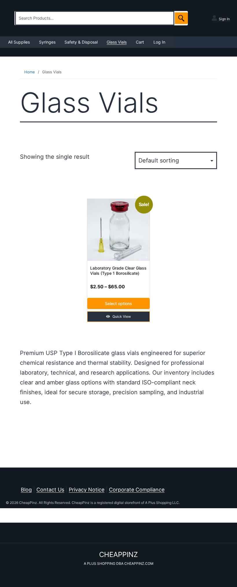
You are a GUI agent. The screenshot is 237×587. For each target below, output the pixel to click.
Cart (140, 42)
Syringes (47, 42)
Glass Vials (117, 42)
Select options (118, 303)
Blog (26, 490)
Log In (159, 42)
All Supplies (19, 42)
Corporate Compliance (136, 490)
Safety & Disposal (81, 42)
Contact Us (50, 490)
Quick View (121, 316)
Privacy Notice (86, 490)
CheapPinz (118, 554)
